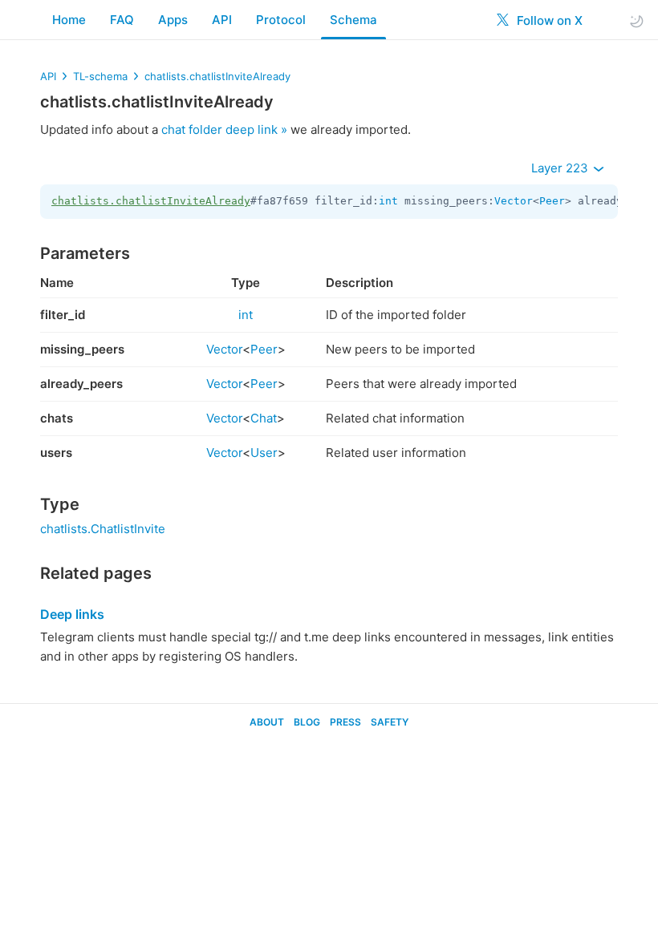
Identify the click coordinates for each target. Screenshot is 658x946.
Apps (173, 19)
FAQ (122, 19)
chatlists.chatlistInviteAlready (217, 76)
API (222, 19)
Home (69, 19)
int (388, 201)
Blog (307, 722)
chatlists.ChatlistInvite (102, 528)
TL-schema (100, 76)
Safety (389, 722)
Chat (263, 418)
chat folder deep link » (224, 129)
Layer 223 (561, 168)
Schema (353, 19)
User (264, 452)
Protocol (281, 19)
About (267, 722)
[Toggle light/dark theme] (636, 20)
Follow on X (548, 20)
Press (345, 722)
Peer (552, 201)
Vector (513, 201)
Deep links (72, 614)
